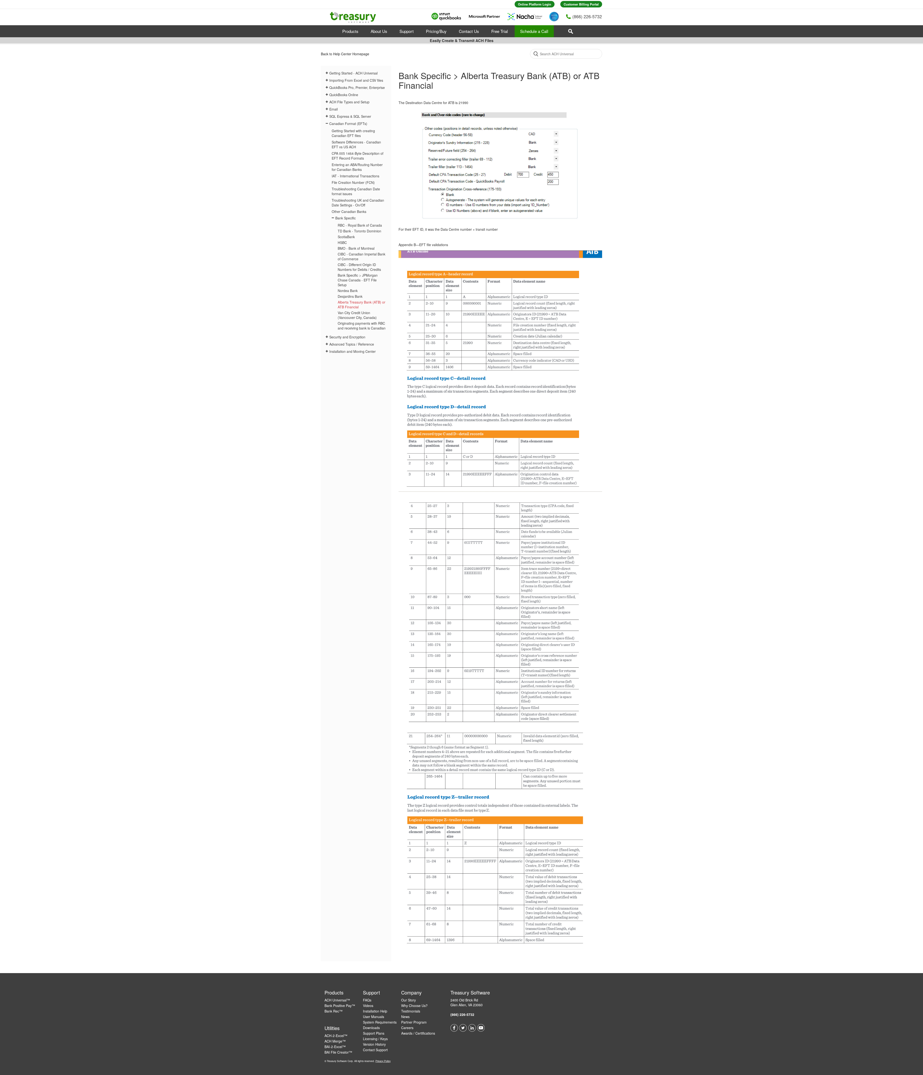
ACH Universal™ (337, 1000)
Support (406, 31)
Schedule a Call (534, 31)
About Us (379, 31)
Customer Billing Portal (581, 4)
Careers (407, 1027)
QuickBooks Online (343, 94)
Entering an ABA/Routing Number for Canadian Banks (357, 167)
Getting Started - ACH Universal (353, 73)
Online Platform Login (534, 4)
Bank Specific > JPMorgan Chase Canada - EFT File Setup (358, 280)
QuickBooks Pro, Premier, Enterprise (357, 87)
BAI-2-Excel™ (335, 1046)
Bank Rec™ (333, 1011)
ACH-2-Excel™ (335, 1035)
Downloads (371, 1027)
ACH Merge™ (335, 1041)
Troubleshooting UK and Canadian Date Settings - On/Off (358, 202)
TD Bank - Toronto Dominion (359, 231)
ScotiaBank (346, 236)
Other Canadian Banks (349, 211)
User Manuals (373, 1016)
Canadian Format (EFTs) (348, 123)
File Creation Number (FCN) (353, 182)
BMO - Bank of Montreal (356, 248)
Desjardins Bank (350, 296)
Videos (368, 1005)
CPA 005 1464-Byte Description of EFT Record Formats (357, 156)
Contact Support (375, 1049)
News (405, 1016)
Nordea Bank (348, 290)
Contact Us (469, 31)
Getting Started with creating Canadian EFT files (353, 133)
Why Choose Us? (414, 1005)
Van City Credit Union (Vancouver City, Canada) (357, 315)
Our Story (408, 1000)
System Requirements (380, 1022)
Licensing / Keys (375, 1038)
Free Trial (499, 31)
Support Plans (373, 1033)
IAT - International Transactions (355, 176)
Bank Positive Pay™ (339, 1005)
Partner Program (414, 1022)
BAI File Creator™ (338, 1052)
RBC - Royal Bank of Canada (360, 225)
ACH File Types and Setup (349, 101)
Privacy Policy (383, 1061)
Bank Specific (345, 218)
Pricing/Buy (436, 31)
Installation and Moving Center (352, 351)
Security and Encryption (347, 337)
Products (350, 31)
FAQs (367, 1000)
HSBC (342, 242)
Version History (374, 1044)
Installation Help (375, 1011)
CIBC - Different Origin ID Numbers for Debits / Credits (359, 267)
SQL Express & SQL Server (350, 116)
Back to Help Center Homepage (345, 53)
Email (333, 109)
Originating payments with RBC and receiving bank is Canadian (362, 325)
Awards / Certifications (418, 1033)
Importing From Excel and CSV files (356, 80)
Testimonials (410, 1011)
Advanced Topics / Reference (351, 344)
